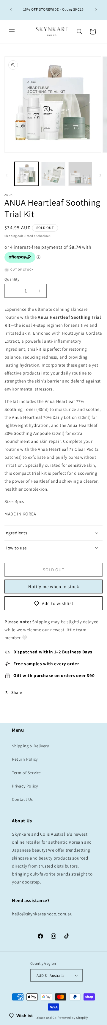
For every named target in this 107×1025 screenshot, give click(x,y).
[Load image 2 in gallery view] (53, 174)
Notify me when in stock (53, 586)
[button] (11, 31)
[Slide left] (6, 175)
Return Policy (25, 759)
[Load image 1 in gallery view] (26, 174)
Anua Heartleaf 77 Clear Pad (66, 449)
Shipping (10, 236)
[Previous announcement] (11, 9)
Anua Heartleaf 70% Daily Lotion (44, 417)
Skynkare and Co (44, 1018)
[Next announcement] (96, 9)
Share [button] (16, 692)
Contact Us (22, 799)
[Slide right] (100, 175)
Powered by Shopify (73, 1018)
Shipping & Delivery (30, 746)
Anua (73, 425)
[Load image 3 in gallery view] (80, 174)
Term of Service (26, 772)
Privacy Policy (25, 786)
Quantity (11, 279)
